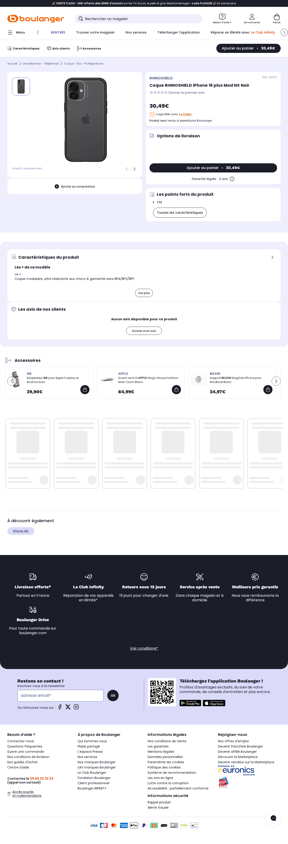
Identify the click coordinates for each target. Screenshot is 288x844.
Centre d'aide (18, 767)
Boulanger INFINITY (92, 788)
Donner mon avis (144, 331)
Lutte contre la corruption (168, 783)
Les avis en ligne (160, 778)
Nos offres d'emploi (233, 741)
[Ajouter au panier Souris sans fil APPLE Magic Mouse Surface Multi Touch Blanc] (176, 389)
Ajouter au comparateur (78, 186)
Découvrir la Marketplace (238, 757)
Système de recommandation (172, 772)
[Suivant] (134, 169)
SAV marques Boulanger (97, 767)
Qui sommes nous (92, 741)
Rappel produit (159, 802)
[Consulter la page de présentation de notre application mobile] (190, 703)
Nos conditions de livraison (28, 757)
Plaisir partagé (89, 746)
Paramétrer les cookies (166, 762)
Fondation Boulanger (94, 778)
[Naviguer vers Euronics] (249, 771)
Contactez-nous (20, 741)
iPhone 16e (21, 531)
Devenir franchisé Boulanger (240, 746)
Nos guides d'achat (22, 762)
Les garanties (158, 746)
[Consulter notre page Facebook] (60, 708)
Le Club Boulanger (92, 772)
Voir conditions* (144, 648)
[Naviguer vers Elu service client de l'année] (249, 782)
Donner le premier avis (186, 93)
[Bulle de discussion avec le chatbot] (273, 818)
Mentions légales (161, 751)
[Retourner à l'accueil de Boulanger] (35, 19)
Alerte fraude (158, 807)
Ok (113, 695)
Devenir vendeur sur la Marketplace (246, 762)
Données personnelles (165, 757)
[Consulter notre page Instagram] (76, 708)
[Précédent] (126, 169)
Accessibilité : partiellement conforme (178, 788)
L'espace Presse (90, 751)
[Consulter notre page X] (68, 708)
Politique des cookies (164, 767)
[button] (284, 32)
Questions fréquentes (24, 746)
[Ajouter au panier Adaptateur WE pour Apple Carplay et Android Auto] (84, 389)
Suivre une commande (25, 751)
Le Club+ (185, 114)
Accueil (12, 64)
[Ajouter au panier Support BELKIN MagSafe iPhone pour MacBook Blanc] (267, 389)
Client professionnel (93, 783)
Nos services (87, 757)
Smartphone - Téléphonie (41, 64)
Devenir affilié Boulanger (237, 751)
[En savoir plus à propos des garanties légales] (232, 179)
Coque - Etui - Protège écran (84, 64)
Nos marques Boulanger (96, 762)
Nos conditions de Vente (167, 741)
